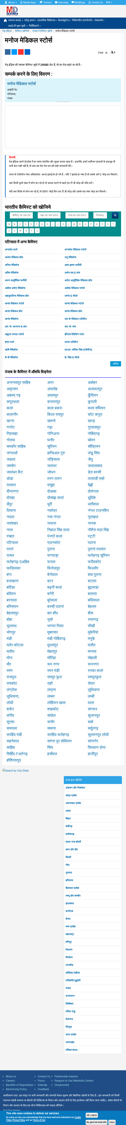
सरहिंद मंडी (14, 734)
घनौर (50, 440)
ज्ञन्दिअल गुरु (56, 453)
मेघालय (69, 949)
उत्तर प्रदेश (71, 1034)
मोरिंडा (51, 657)
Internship (63, 2)
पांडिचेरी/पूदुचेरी (73, 980)
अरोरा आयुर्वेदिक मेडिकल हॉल (78, 280)
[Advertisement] (63, 126)
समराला (12, 728)
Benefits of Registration (19, 1084)
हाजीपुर (93, 754)
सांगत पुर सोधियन (59, 741)
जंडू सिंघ (94, 453)
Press (41, 1080)
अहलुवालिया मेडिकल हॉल (17, 295)
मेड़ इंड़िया (7, 30)
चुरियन (52, 446)
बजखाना (12, 581)
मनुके (91, 638)
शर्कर (10, 709)
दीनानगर (13, 491)
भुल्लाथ (12, 626)
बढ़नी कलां (54, 587)
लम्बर (51, 696)
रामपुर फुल (54, 677)
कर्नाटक (69, 911)
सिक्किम (69, 1003)
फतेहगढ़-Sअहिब (18, 561)
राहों (49, 683)
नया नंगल (54, 517)
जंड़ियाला (53, 459)
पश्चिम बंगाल (71, 1049)
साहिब (11, 747)
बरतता (92, 593)
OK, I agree (92, 1115)
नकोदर (52, 510)
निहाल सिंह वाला (58, 530)
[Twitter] (14, 52)
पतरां (10, 549)
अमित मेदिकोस (12, 272)
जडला (11, 459)
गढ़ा (49, 427)
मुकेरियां (93, 632)
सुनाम (10, 722)
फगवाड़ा (52, 555)
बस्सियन (12, 606)
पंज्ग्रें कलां (54, 536)
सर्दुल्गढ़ (93, 728)
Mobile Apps (29, 2)
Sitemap (42, 1084)
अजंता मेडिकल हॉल (14, 257)
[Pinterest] (21, 52)
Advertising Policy (16, 1089)
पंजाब (68, 988)
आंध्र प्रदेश (71, 795)
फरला (51, 561)
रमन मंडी (53, 670)
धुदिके (92, 497)
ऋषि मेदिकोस (11, 349)
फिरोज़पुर (53, 568)
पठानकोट (54, 542)
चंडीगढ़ (69, 826)
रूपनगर (93, 664)
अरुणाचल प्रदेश (73, 803)
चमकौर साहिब (16, 446)
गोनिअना (53, 433)
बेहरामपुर (13, 613)
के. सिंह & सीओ (72, 357)
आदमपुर (52, 395)
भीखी (91, 626)
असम (68, 810)
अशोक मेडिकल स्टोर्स (75, 288)
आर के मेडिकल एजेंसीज (76, 318)
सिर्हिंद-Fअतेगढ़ (17, 754)
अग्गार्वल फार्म (11, 249)
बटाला (92, 581)
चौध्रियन (94, 446)
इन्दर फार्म (9, 341)
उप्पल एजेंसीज (71, 341)
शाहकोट (53, 709)
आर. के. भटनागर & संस (16, 326)
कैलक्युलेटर (63, 20)
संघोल (51, 715)
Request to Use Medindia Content (74, 1080)
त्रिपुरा (69, 1026)
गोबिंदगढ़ (94, 433)
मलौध (10, 651)
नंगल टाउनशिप (98, 510)
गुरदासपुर (94, 427)
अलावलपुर (95, 389)
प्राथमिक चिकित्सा (46, 20)
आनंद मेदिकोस (11, 318)
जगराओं (12, 453)
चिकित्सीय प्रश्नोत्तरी (82, 20)
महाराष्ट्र (70, 934)
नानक (92, 523)
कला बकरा (54, 408)
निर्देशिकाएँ (34, 25)
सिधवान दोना (96, 747)
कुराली (92, 401)
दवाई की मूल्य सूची (17, 25)
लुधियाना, (13, 696)
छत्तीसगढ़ (70, 834)
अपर (50, 382)
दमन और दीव (72, 849)
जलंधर (52, 465)
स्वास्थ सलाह (14, 20)
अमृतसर (12, 389)
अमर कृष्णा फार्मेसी (73, 264)
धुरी (49, 504)
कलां (10, 408)
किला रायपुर (55, 414)
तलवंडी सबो (96, 478)
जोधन (51, 472)
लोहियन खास (56, 702)
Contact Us (97, 2)
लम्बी (91, 696)
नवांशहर (12, 523)
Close (112, 1122)
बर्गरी (50, 593)
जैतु (90, 459)
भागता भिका (55, 626)
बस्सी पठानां (55, 606)
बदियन (11, 593)
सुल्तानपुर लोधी (98, 734)
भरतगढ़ (93, 619)
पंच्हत (10, 536)
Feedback (43, 1089)
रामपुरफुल (94, 677)
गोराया (11, 440)
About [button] (11, 2)
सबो (90, 722)
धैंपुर (9, 504)
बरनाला (12, 600)
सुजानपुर (94, 715)
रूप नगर (53, 664)
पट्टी (91, 536)
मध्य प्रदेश (70, 926)
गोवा (68, 864)
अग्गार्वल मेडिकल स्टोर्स (75, 249)
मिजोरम (69, 957)
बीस (90, 613)
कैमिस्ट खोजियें (22, 30)
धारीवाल (93, 504)
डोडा (10, 478)
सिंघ (50, 747)
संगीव (10, 715)
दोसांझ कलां (55, 497)
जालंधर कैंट (15, 472)
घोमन (91, 440)
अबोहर (92, 382)
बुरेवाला (52, 600)
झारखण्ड (70, 903)
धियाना (11, 510)
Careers (47, 2)
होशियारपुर (14, 760)
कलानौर (12, 414)
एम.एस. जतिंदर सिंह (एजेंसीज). (79, 349)
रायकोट (12, 683)
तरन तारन (54, 478)
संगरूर (92, 709)
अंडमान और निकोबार (75, 787)
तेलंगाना (69, 1019)
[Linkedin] (27, 52)
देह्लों (90, 485)
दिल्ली (68, 857)
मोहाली (92, 657)
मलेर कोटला (15, 645)
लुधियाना (94, 689)
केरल (68, 918)
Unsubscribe (62, 1084)
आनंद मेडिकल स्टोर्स (14, 303)
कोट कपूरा (95, 414)
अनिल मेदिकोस (12, 264)
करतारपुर (53, 401)
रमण (10, 670)
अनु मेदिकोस (70, 257)
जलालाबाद (95, 465)
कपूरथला (13, 401)
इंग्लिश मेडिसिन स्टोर (74, 334)
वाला (91, 702)
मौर (9, 664)
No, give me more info (96, 1122)
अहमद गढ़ (14, 395)
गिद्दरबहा (12, 433)
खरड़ (91, 421)
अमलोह (52, 389)
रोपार (91, 683)
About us (11, 1076)
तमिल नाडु (70, 1011)
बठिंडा (11, 587)
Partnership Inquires (66, 1076)
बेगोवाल (52, 574)
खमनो (51, 421)
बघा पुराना (94, 574)
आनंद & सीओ (71, 295)
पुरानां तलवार (97, 549)
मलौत (91, 645)
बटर (50, 581)
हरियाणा (69, 880)
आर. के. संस (70, 326)
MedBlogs (80, 2)
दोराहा (11, 497)
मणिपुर (69, 941)
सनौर (51, 722)
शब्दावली (99, 20)
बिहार (68, 818)
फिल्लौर (93, 568)
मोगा (9, 657)
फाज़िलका (13, 568)
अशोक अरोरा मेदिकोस (15, 288)
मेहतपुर (52, 651)
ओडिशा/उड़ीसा (73, 972)
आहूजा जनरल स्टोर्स (14, 334)
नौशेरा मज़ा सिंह (98, 530)
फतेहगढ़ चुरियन (99, 555)
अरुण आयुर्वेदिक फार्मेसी (16, 280)
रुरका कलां (95, 670)
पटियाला (12, 542)
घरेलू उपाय (29, 20)
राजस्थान (70, 995)
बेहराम (92, 606)
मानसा (92, 651)
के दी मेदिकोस (11, 357)
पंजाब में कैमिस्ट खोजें (42, 30)
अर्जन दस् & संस (72, 272)
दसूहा (51, 485)
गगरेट (11, 427)
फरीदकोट (94, 561)
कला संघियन (96, 408)
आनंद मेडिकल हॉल (13, 311)
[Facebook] (7, 52)
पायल (10, 555)
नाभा (10, 530)
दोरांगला (93, 491)
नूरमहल (93, 517)
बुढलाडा (93, 587)
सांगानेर (93, 741)
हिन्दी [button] (108, 2)
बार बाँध (52, 613)
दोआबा (51, 491)
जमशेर (11, 465)
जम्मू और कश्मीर (73, 895)
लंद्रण (51, 689)
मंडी (9, 638)
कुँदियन (93, 395)
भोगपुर (11, 632)
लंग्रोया (12, 689)
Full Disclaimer (11, 1110)
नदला (10, 517)
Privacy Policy (18, 1120)
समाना (51, 728)
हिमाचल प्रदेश (72, 888)
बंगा (9, 574)
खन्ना (10, 421)
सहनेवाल (13, 741)
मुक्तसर (52, 632)
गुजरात (69, 872)
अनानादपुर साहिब (18, 382)
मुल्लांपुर (52, 645)
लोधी (10, 702)
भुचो (50, 619)
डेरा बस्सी (94, 472)
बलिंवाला (93, 600)
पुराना (51, 549)
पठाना (92, 542)
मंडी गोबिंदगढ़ (56, 638)
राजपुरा (11, 677)
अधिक (116, 363)
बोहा (9, 619)
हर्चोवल (52, 754)
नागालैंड (69, 965)
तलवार (11, 485)
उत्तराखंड (70, 1042)
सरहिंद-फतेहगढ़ (58, 734)
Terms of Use (39, 1120)
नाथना (51, 523)
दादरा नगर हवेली (73, 841)
